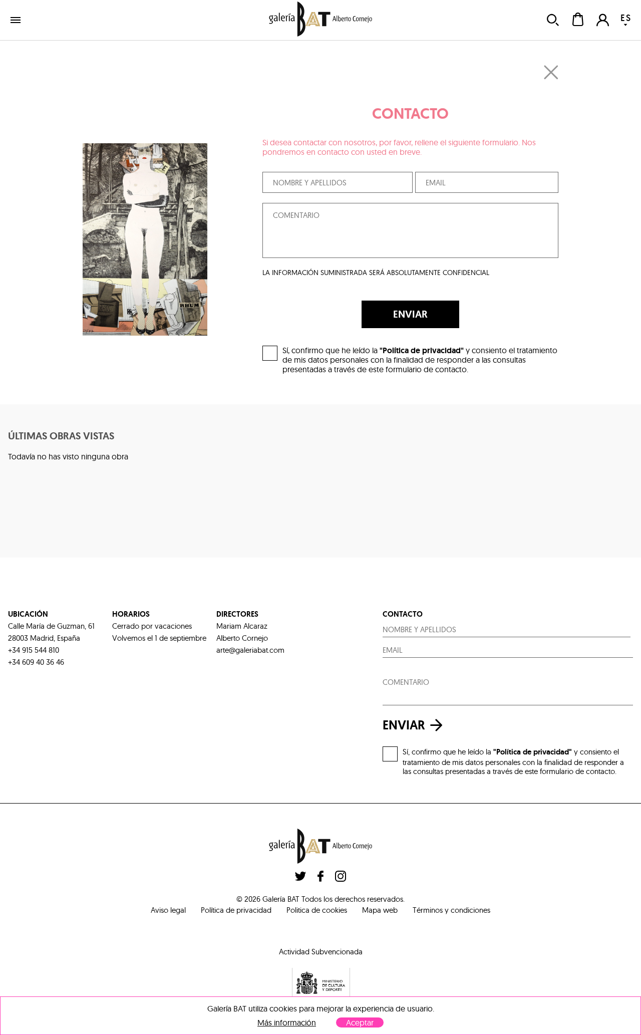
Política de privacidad (236, 910)
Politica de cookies (316, 910)
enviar (404, 725)
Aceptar (360, 1022)
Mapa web (380, 910)
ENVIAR (410, 314)
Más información (286, 1022)
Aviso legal (168, 910)
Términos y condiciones (451, 910)
